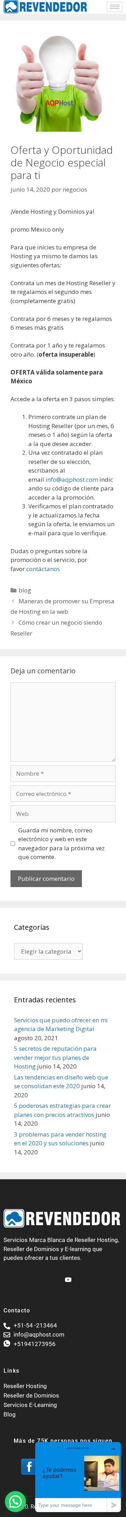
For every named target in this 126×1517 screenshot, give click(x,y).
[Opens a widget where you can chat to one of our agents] (78, 1477)
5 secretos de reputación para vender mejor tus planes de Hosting (55, 1057)
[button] (15, 1501)
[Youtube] (67, 1276)
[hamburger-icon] (114, 7)
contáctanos (43, 569)
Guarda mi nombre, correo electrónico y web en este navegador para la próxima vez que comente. (61, 843)
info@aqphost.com (72, 479)
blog (25, 590)
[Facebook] (55, 1276)
